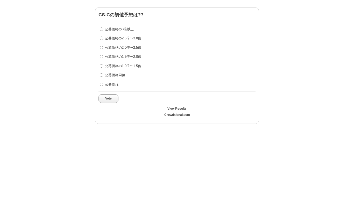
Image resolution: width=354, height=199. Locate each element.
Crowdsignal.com (177, 115)
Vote (108, 98)
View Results (177, 108)
